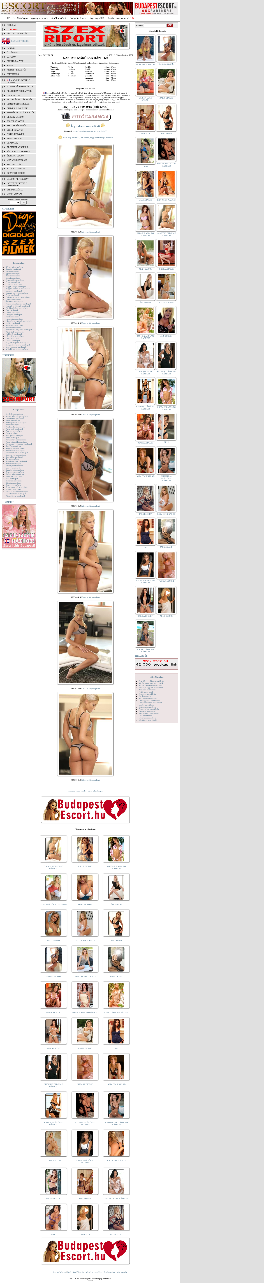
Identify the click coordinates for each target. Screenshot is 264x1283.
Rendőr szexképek (13, 446)
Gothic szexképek (13, 312)
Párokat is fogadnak (18, 151)
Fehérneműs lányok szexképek (18, 304)
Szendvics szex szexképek (16, 461)
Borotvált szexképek (14, 284)
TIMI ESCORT (85, 1199)
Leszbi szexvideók (146, 705)
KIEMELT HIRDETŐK (16, 70)
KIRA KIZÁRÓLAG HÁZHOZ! (53, 904)
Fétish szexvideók (146, 692)
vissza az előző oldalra (77, 791)
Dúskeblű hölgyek (17, 108)
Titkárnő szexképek (14, 481)
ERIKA (54, 1235)
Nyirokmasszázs (16, 169)
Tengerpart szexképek (15, 472)
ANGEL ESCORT (53, 976)
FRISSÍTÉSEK (13, 74)
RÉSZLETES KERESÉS (17, 34)
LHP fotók (12, 143)
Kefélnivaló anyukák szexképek (19, 330)
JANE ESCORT (116, 976)
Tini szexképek (12, 478)
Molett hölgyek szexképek (17, 416)
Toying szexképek (13, 485)
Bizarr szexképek (13, 282)
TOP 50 (10, 65)
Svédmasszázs (14, 164)
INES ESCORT (116, 1235)
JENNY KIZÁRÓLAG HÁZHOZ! (85, 1161)
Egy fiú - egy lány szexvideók (151, 681)
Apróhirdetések (58, 18)
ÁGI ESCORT (116, 904)
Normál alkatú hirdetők (21, 113)
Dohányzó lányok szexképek (18, 297)
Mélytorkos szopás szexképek (18, 345)
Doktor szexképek (13, 299)
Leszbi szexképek (13, 340)
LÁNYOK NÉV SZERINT (18, 179)
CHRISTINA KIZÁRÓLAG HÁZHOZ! (116, 1123)
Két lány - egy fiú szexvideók (151, 687)
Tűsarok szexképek (14, 489)
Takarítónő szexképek (15, 470)
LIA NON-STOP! (54, 1160)
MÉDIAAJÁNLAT (14, 194)
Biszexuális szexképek (15, 280)
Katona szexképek (13, 327)
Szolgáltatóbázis (78, 18)
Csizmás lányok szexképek (17, 293)
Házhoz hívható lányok (20, 87)
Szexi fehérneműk (17, 125)
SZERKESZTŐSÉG (15, 190)
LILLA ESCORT (85, 866)
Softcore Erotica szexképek (17, 453)
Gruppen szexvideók (147, 694)
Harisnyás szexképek (14, 319)
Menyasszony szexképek (16, 347)
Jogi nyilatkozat (59, 1272)
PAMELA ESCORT (54, 1012)
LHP (8, 18)
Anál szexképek (12, 271)
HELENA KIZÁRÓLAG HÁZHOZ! (85, 1123)
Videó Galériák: (157, 677)
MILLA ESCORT (54, 1048)
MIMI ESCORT (85, 1235)
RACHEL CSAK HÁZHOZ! (116, 1199)
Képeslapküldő (97, 18)
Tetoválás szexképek (14, 476)
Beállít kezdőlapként (75, 1272)
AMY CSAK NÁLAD (117, 1084)
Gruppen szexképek (14, 314)
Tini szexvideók (145, 716)
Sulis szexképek (12, 459)
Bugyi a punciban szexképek (18, 289)
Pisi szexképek (12, 433)
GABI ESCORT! (85, 904)
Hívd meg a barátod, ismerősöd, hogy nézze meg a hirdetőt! (87, 138)
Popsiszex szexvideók (148, 711)
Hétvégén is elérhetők (19, 100)
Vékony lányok (15, 117)
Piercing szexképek (14, 431)
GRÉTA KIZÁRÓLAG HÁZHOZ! (116, 867)
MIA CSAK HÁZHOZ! (145, 64)
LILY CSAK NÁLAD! (116, 1160)
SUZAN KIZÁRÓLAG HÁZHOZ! (53, 1085)
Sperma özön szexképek (16, 455)
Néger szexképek (13, 420)
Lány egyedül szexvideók (149, 700)
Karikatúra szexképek (15, 325)
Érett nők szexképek (14, 302)
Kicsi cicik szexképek (15, 332)
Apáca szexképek (13, 273)
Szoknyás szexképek (14, 466)
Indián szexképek (13, 323)
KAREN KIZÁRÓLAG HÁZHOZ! (53, 1123)
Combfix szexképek (14, 291)
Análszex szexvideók (147, 690)
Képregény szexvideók (148, 698)
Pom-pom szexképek (14, 435)
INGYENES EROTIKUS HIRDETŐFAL (17, 184)
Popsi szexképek (12, 437)
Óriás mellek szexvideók (149, 709)
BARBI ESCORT (85, 1048)
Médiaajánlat (122, 1272)
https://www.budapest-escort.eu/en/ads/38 (90, 131)
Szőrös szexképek (13, 468)
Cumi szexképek (12, 295)
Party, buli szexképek (14, 429)
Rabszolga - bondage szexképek (19, 444)
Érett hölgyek (15, 130)
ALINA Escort (116, 940)
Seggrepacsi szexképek (15, 448)
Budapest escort (16, 173)
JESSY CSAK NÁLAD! (85, 940)
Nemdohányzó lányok (19, 91)
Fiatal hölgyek (15, 134)
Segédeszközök (15, 121)
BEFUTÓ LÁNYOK (15, 61)
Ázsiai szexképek (13, 276)
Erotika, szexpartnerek (119, 18)
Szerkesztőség (109, 1272)
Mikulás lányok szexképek (17, 349)
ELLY (166, 442)
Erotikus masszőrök (18, 104)
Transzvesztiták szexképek (17, 487)
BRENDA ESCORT (54, 1199)
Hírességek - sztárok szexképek (19, 321)
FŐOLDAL (11, 25)
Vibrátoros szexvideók (148, 720)
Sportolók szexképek (14, 457)
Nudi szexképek (12, 425)
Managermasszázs (17, 160)
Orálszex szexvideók (147, 707)
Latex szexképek (13, 338)
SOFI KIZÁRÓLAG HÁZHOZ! (116, 1012)
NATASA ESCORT (85, 1084)
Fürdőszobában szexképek (17, 308)
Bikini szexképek (13, 278)
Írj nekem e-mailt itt (85, 126)
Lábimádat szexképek (15, 336)
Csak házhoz (14, 95)
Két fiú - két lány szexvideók (151, 685)
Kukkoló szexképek (14, 334)
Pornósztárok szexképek (16, 440)
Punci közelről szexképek (16, 442)
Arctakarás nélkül (18, 147)
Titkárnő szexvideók (147, 718)
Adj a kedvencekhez (93, 1272)
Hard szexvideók (146, 696)
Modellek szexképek (14, 414)
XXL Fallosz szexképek (15, 496)
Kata (116, 1048)
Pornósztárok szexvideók (149, 713)
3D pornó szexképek (14, 267)
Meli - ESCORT (53, 940)
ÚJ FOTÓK (11, 57)
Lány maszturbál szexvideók (150, 703)
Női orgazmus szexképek (16, 422)
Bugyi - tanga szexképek (16, 286)
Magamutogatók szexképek (17, 343)
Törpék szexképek (13, 483)
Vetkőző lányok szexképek (17, 491)
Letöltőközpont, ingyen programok (30, 18)
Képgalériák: (19, 263)
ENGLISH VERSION (20, 41)
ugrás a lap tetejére (95, 791)
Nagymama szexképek (15, 418)
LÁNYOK (11, 48)
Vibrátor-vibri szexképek (16, 494)
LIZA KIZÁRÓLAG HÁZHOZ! (85, 1012)
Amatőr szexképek (13, 269)
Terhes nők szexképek (15, 474)
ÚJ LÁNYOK (12, 52)
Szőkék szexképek (13, 463)
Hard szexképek (12, 317)
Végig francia (14, 138)
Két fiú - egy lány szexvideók (151, 683)
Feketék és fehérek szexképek (18, 306)
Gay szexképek (12, 310)
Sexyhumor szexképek (15, 450)
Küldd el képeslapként (90, 232)
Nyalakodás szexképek (15, 427)
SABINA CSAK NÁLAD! (85, 976)
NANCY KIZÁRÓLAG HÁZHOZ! (53, 867)
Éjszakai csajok (15, 156)
